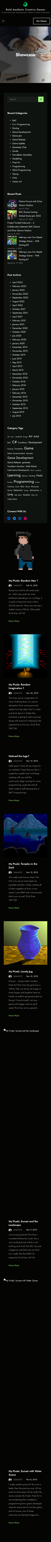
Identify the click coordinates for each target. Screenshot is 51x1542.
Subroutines (34, 490)
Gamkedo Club (19, 147)
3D (8, 437)
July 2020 (16, 335)
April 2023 (17, 282)
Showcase (35, 486)
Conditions (22, 442)
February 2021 (19, 320)
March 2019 (17, 370)
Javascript (38, 470)
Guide (15, 151)
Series (28, 486)
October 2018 (18, 381)
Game (28, 448)
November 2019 (20, 351)
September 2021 (20, 312)
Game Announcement (16, 453)
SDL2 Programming (21, 170)
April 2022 (17, 305)
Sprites (9, 490)
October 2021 (18, 309)
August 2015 (18, 412)
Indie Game (31, 466)
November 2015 (20, 400)
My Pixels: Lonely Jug (21, 971)
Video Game (12, 499)
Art (30, 436)
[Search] (41, 99)
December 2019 (19, 347)
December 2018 (19, 373)
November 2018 (20, 377)
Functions (19, 448)
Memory (25, 476)
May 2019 (17, 362)
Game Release (19, 139)
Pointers (10, 482)
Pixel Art (16, 162)
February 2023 (19, 286)
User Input (18, 495)
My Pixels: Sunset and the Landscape (23, 1223)
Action (12, 437)
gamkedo (26, 462)
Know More (14, 621)
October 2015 (18, 404)
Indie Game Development (18, 470)
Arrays (25, 437)
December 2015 (19, 396)
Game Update (18, 143)
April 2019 (17, 366)
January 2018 (18, 389)
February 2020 (19, 339)
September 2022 (20, 297)
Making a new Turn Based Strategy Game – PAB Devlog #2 (30, 241)
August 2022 (18, 301)
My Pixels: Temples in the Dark (23, 865)
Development (35, 442)
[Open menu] (3, 21)
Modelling (17, 158)
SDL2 (22, 486)
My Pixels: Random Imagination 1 (19, 686)
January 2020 (18, 343)
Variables (26, 494)
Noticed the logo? (19, 756)
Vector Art (17, 181)
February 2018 (19, 385)
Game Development (21, 132)
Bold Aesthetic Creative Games (25, 9)
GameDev (29, 453)
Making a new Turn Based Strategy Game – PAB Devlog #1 (30, 255)
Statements (18, 490)
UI (41, 490)
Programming (18, 166)
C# (14, 442)
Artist (36, 436)
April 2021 (17, 316)
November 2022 (20, 293)
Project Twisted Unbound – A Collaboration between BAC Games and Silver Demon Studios (23, 226)
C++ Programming (21, 124)
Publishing (10, 487)
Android (18, 436)
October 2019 (18, 354)
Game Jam (17, 135)
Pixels (39, 475)
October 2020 (19, 331)
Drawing (10, 449)
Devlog (15, 128)
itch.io (32, 470)
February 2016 (19, 393)
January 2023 (18, 290)
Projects (37, 482)
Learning (14, 475)
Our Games (41, 21)
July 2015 (16, 415)
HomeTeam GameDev (22, 154)
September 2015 (20, 408)
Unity (14, 177)
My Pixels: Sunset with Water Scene (25, 1473)
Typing (15, 173)
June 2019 (17, 358)
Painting (32, 476)
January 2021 (18, 324)
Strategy (26, 490)
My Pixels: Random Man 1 (23, 581)
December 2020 (20, 328)
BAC (14, 120)
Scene (17, 487)
